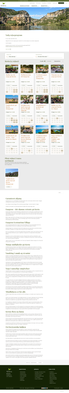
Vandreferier (22, 377)
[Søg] (68, 3)
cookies (61, 388)
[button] (20, 56)
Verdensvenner (23, 373)
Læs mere (7, 49)
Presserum (52, 381)
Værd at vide (52, 369)
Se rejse (8, 85)
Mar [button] (11, 120)
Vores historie (52, 374)
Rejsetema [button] (44, 6)
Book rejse (11, 21)
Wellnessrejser (22, 371)
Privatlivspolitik (56, 388)
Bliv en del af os (52, 376)
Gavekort (51, 380)
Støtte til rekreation (53, 377)
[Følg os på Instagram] (10, 380)
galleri (42, 61)
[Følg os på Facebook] (7, 380)
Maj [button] (16, 89)
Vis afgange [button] (14, 85)
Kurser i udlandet (23, 376)
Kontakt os (52, 371)
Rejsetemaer (22, 369)
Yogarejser (22, 378)
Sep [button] (14, 91)
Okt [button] (16, 91)
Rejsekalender (24, 6)
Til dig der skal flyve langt (39, 376)
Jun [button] (7, 91)
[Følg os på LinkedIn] (11, 380)
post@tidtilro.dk (9, 375)
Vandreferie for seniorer (39, 373)
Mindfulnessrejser (23, 374)
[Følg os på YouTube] (8, 380)
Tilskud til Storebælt (53, 378)
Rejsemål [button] (34, 6)
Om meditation (37, 377)
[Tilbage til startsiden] (3, 4)
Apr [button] (14, 89)
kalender (49, 61)
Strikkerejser (22, 380)
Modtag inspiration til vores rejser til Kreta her (14, 46)
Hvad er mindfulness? (39, 378)
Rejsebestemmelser (53, 373)
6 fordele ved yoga (38, 374)
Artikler (36, 369)
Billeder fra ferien (53, 383)
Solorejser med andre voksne (40, 371)
